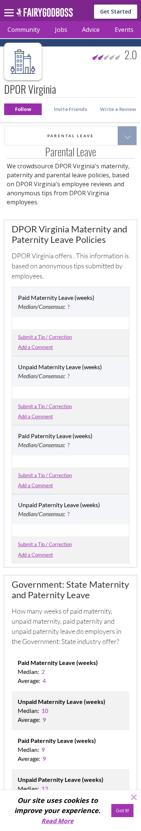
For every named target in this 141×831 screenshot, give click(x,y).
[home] (44, 14)
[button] (23, 109)
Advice (91, 29)
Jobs (61, 29)
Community (24, 29)
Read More (57, 821)
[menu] (10, 6)
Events (124, 29)
